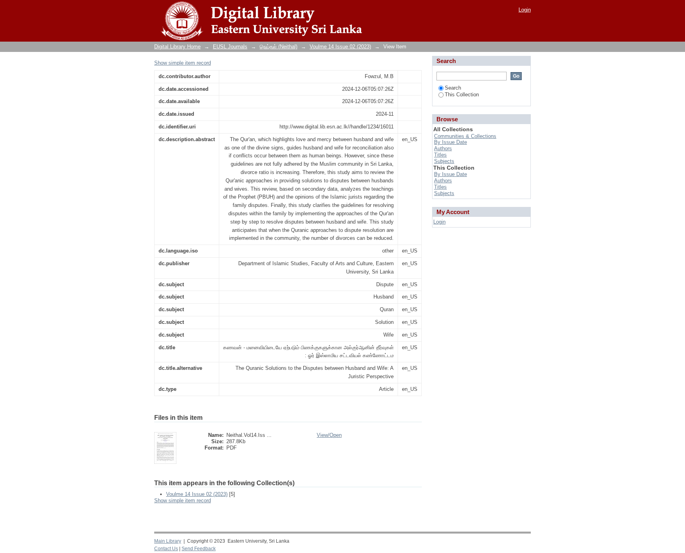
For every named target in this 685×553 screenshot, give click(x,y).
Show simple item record (182, 63)
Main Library (167, 541)
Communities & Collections (465, 136)
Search (453, 88)
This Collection (462, 95)
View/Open (329, 435)
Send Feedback (199, 548)
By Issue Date (450, 142)
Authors (443, 148)
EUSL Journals (230, 47)
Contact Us (166, 548)
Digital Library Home (177, 47)
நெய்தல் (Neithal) (278, 47)
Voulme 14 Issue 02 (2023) (340, 47)
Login (525, 10)
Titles (440, 155)
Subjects (444, 161)
